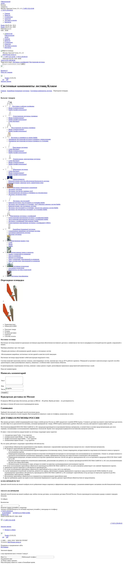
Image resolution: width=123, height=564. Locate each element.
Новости (7, 15)
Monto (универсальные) (16, 108)
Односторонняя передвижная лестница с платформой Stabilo (28, 217)
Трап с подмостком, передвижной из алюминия (24, 261)
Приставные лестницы (20, 147)
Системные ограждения (21, 266)
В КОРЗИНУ (6, 513)
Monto (10, 244)
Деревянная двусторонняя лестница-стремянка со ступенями (28, 141)
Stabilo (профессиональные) (17, 110)
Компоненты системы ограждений (19, 270)
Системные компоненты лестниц (19, 232)
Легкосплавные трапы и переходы (22, 252)
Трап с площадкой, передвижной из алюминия (23, 259)
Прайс (3, 25)
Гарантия (8, 18)
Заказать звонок (6, 81)
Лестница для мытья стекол (17, 194)
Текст (3, 380)
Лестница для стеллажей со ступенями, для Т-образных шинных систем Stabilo (34, 204)
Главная (7, 13)
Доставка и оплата (11, 20)
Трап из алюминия (14, 256)
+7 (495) (9, 520)
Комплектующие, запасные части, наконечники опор (25, 183)
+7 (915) (116, 523)
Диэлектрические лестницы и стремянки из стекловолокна (27, 193)
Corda (10, 242)
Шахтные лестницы (15, 234)
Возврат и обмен (10, 530)
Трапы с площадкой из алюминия (19, 254)
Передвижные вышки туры (20, 241)
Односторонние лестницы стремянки (25, 116)
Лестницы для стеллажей (21, 201)
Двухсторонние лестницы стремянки (23, 128)
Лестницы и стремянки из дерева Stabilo (24, 137)
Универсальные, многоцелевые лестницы (26, 159)
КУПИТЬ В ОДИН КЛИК (21, 513)
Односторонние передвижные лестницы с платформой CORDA (29, 223)
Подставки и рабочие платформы (23, 106)
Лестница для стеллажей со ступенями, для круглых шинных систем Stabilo (33, 208)
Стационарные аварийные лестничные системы (24, 231)
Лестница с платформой (21, 62)
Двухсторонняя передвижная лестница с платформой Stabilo (28, 219)
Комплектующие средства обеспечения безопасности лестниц (28, 181)
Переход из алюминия (15, 257)
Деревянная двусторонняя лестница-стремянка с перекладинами (29, 139)
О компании (9, 17)
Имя (2, 386)
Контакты (8, 22)
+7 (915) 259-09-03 (7, 10)
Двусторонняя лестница (37, 62)
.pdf (7, 79)
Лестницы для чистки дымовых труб (20, 191)
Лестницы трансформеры (19, 276)
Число (3, 389)
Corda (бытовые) (13, 121)
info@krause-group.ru (9, 54)
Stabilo (10, 246)
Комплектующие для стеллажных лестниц (22, 206)
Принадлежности (18, 179)
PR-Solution (4, 547)
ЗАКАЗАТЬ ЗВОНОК (8, 60)
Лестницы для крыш (15, 189)
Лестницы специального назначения (25, 187)
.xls (3, 79)
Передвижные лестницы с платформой (23, 216)
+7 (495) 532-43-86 (28, 8)
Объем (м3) (8, 326)
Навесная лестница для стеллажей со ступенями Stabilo (26, 202)
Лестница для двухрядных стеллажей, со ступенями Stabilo (27, 209)
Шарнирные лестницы (20, 169)
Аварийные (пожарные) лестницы (24, 229)
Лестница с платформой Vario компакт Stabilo (23, 221)
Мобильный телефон (29, 557)
